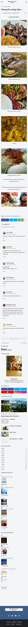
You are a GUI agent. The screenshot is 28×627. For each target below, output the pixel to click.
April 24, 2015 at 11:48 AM (11, 306)
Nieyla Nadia (10, 263)
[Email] (22, 220)
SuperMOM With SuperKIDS (8, 569)
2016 (14, 469)
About (12, 624)
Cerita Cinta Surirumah (7, 477)
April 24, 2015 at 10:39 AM (11, 293)
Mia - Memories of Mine (7, 509)
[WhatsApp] (19, 220)
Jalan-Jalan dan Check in (10, 416)
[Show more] (25, 220)
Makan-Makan (14, 216)
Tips (19, 216)
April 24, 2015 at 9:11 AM (10, 234)
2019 (14, 462)
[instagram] (20, 392)
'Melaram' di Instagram (16, 426)
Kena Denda (13, 432)
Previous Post (5, 342)
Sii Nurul (3, 498)
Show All (4, 528)
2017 (14, 467)
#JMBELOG (4, 537)
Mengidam (12, 419)
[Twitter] (13, 220)
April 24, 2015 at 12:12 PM (11, 326)
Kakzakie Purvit (11, 304)
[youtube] (7, 392)
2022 (14, 455)
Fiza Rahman (10, 277)
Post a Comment (14, 338)
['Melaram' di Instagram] (5, 427)
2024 (14, 451)
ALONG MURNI (5, 547)
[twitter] (20, 389)
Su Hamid (9, 292)
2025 (14, 448)
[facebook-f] (7, 389)
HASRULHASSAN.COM (7, 558)
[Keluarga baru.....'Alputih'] (5, 440)
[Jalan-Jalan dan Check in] (14, 405)
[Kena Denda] (5, 434)
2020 (14, 460)
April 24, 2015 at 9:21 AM (10, 248)
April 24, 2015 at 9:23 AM (10, 264)
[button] (2, 2)
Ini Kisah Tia (4, 519)
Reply (4, 240)
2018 (14, 464)
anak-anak (7, 6)
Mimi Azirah (4, 579)
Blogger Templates (17, 622)
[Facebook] (5, 220)
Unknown (9, 324)
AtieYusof (9, 247)
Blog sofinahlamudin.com (7, 487)
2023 (14, 453)
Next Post (23, 342)
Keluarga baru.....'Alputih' (16, 439)
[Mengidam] (5, 421)
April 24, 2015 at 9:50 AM (10, 279)
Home (2, 6)
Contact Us (18, 624)
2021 (14, 458)
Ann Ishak (9, 232)
